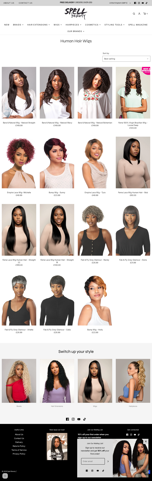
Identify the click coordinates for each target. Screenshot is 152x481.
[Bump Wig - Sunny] (57, 162)
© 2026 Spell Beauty (9, 471)
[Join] (108, 461)
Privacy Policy (19, 454)
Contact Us (19, 438)
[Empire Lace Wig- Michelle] (19, 162)
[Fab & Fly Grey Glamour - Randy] (95, 230)
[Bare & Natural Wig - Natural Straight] (19, 93)
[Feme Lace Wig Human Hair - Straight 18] (57, 230)
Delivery (19, 442)
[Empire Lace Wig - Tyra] (95, 162)
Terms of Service (19, 450)
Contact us (25, 3)
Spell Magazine (138, 25)
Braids (19, 406)
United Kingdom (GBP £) (118, 3)
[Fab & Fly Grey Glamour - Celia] (57, 300)
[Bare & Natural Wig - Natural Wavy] (57, 93)
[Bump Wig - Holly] (95, 300)
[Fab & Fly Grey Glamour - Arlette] (19, 300)
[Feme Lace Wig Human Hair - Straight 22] (19, 230)
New (7, 25)
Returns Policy (19, 446)
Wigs (95, 406)
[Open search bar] (134, 13)
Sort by (106, 53)
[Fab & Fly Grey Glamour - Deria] (133, 230)
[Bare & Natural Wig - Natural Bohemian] (95, 93)
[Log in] (139, 13)
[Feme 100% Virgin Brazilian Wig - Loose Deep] (133, 93)
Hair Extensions (57, 406)
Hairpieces (133, 406)
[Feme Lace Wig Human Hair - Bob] (133, 162)
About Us (9, 3)
